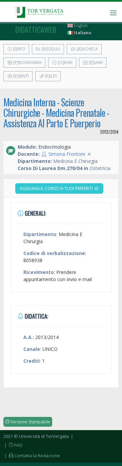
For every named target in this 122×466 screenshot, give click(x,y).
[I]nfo (18, 49)
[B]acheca (87, 49)
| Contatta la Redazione (31, 455)
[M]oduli (50, 49)
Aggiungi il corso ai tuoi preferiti (57, 188)
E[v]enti (20, 76)
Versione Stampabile (29, 422)
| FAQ (12, 445)
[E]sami (95, 62)
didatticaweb (35, 29)
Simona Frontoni (66, 154)
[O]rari (65, 62)
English (80, 25)
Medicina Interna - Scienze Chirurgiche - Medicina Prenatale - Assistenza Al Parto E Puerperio (56, 112)
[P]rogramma (27, 62)
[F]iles (50, 76)
